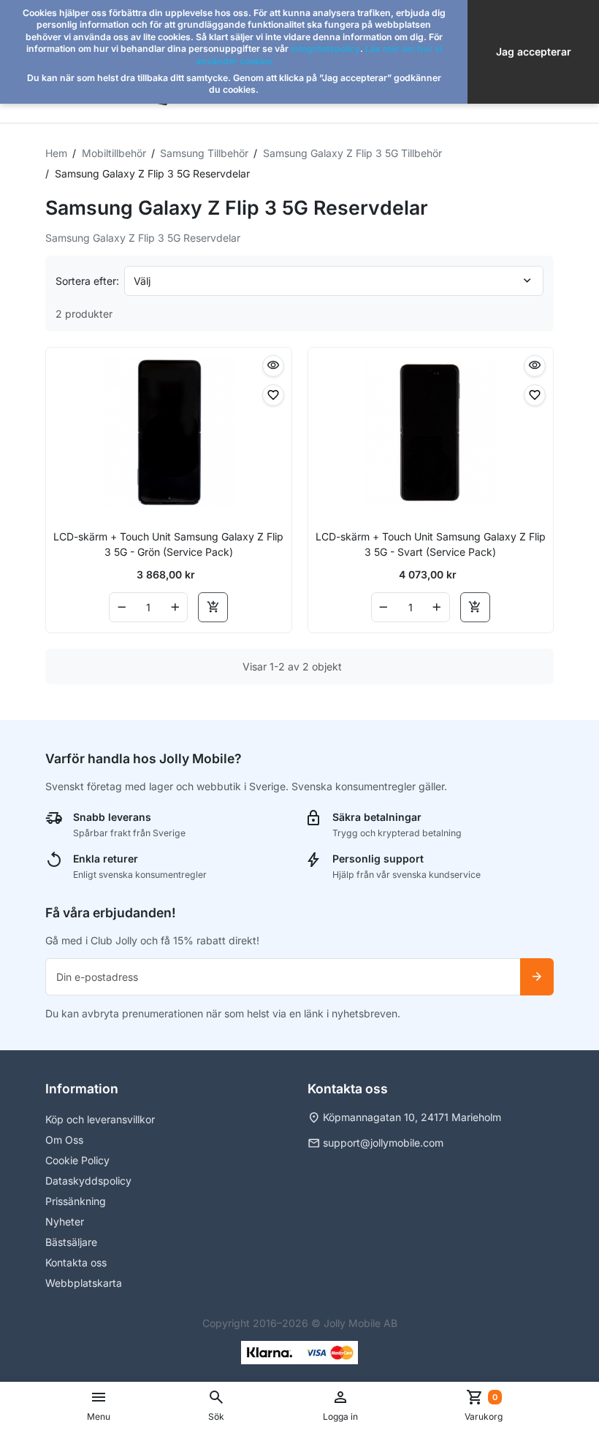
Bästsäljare (71, 1242)
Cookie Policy (77, 1160)
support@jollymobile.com (383, 1142)
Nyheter (64, 1221)
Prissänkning (75, 1201)
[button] (216, 1405)
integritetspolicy (325, 48)
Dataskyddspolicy (88, 1180)
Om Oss (64, 1139)
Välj (142, 281)
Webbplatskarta (83, 1283)
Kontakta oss (76, 1262)
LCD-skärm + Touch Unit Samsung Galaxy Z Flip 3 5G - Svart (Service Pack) (431, 544)
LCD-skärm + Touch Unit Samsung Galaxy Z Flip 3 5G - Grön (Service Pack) (168, 544)
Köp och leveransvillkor (100, 1119)
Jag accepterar (533, 51)
